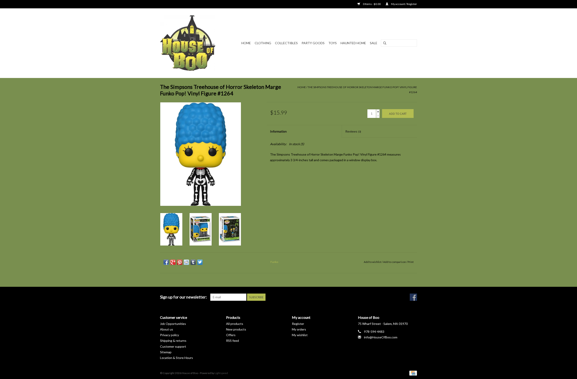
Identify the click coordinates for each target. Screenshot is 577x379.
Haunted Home (353, 43)
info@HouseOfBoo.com (380, 337)
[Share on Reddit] (186, 262)
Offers (231, 335)
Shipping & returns (173, 340)
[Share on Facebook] (166, 262)
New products (236, 329)
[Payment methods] (412, 372)
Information (278, 131)
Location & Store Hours (176, 358)
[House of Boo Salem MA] (190, 43)
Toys (332, 43)
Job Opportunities (173, 324)
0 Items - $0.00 (371, 4)
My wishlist (300, 335)
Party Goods (313, 43)
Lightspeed (221, 373)
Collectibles (286, 43)
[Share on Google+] (173, 262)
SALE (373, 43)
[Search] (385, 43)
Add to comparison (394, 262)
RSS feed (232, 340)
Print (411, 262)
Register (298, 324)
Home (246, 43)
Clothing (263, 43)
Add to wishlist (372, 262)
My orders (299, 329)
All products (234, 324)
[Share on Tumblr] (193, 262)
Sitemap (166, 352)
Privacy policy (169, 335)
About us (166, 329)
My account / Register (404, 4)
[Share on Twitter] (200, 262)
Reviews (353, 131)
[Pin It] (179, 262)
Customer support (173, 346)
